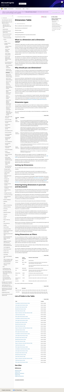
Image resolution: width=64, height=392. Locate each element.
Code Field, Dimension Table (20, 314)
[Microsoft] (1, 8)
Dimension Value (18, 370)
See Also (53, 30)
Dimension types (55, 23)
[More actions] (48, 17)
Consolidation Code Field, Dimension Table (22, 303)
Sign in (61, 8)
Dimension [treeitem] (8, 72)
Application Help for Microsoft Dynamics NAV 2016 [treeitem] (7, 26)
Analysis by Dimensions (19, 376)
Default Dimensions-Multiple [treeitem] (8, 97)
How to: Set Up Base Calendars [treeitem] (7, 264)
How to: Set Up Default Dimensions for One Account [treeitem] (8, 92)
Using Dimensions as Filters (56, 27)
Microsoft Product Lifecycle (31, 11)
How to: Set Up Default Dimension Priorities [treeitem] (9, 87)
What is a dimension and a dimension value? (56, 19)
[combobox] (6, 18)
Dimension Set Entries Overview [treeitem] (9, 70)
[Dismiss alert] (62, 2)
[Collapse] (12, 16)
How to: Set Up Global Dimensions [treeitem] (9, 79)
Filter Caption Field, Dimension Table (21, 316)
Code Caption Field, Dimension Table (21, 305)
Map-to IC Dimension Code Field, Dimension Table (23, 312)
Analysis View (17, 371)
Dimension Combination (19, 373)
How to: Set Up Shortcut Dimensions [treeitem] (8, 83)
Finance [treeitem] (5, 41)
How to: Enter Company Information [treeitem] (7, 50)
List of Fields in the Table (56, 29)
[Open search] (59, 9)
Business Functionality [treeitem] (7, 37)
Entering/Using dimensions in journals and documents (57, 26)
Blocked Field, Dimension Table (20, 308)
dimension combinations (38, 177)
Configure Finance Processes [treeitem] (8, 47)
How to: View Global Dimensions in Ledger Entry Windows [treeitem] (9, 113)
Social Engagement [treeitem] (7, 247)
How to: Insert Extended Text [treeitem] (8, 257)
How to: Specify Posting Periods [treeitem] (7, 54)
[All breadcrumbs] (16, 17)
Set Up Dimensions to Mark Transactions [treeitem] (9, 66)
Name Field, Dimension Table (20, 310)
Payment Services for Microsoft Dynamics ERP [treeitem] (8, 245)
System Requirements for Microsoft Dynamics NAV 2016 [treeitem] (7, 286)
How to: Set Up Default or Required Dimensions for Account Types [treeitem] (8, 102)
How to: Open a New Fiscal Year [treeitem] (8, 117)
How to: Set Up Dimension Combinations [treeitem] (8, 108)
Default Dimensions (43, 99)
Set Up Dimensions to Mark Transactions (24, 16)
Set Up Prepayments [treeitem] (8, 141)
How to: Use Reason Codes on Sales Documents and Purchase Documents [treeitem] (8, 260)
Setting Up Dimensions (56, 24)
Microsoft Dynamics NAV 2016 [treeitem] (7, 20)
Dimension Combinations (32, 99)
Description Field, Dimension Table (21, 307)
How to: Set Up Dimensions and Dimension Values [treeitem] (9, 75)
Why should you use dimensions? (55, 21)
